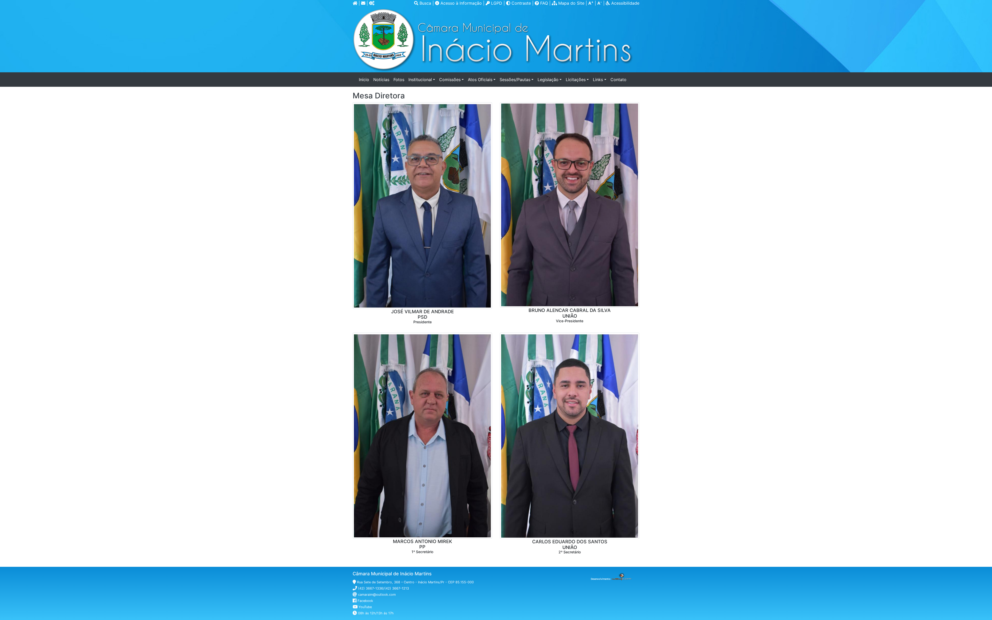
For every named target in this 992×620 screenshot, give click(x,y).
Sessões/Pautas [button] (515, 79)
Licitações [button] (576, 79)
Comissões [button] (450, 79)
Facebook (365, 601)
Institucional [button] (420, 79)
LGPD (496, 3)
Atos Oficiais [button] (480, 79)
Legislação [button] (548, 79)
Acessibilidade (624, 3)
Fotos (398, 79)
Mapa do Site (571, 3)
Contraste (521, 3)
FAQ (544, 3)
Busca (425, 3)
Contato (618, 79)
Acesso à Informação (461, 3)
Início (365, 79)
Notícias (381, 79)
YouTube (365, 607)
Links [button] (598, 79)
